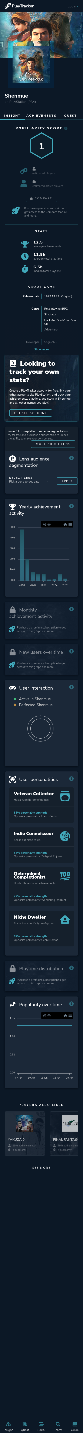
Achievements (41, 116)
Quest (25, 1430)
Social (41, 1430)
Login (72, 6)
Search (58, 1430)
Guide (75, 1430)
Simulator (50, 314)
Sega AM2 (50, 342)
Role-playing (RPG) (56, 309)
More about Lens (53, 444)
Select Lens (21, 478)
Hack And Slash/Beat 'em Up (60, 322)
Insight (8, 1430)
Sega (47, 354)
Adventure (50, 329)
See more (41, 1168)
